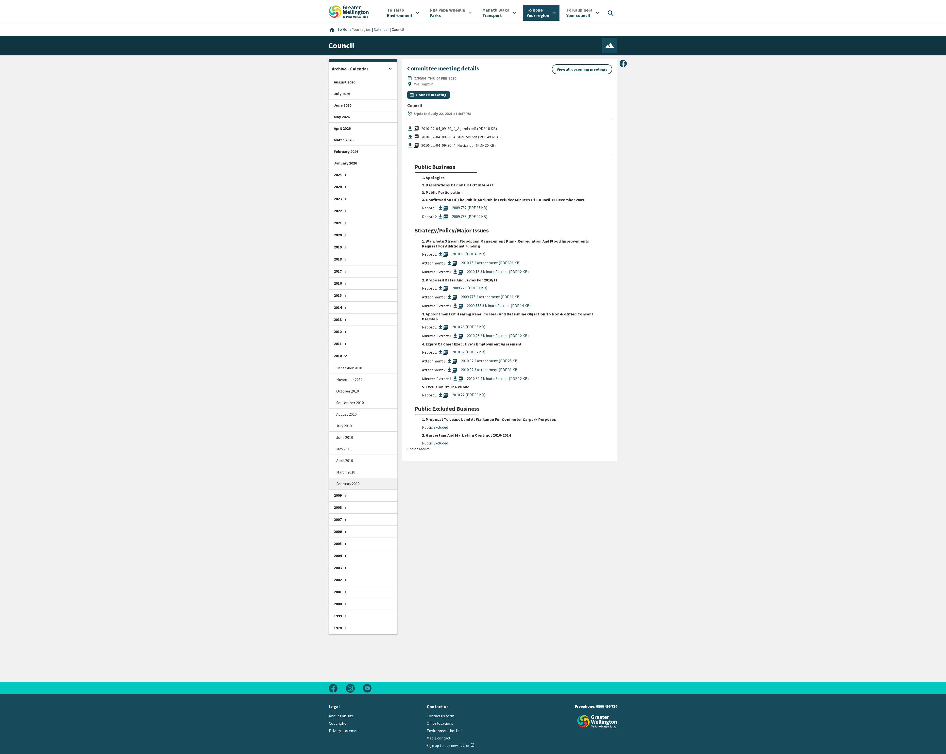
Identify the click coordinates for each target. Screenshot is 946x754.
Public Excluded (435, 427)
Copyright (337, 723)
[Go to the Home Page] (597, 721)
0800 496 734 (606, 706)
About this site (341, 715)
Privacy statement (344, 730)
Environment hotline (444, 730)
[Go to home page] (349, 11)
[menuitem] (403, 13)
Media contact (439, 738)
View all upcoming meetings (582, 69)
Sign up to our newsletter (451, 745)
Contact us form (440, 715)
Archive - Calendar (350, 69)
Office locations (440, 723)
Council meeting (431, 94)
